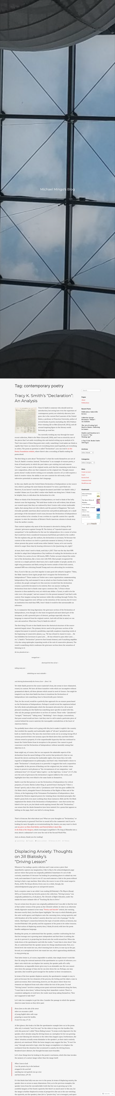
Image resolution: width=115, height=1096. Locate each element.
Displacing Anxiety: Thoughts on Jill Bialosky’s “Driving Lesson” (43, 856)
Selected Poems (87, 494)
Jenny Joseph (85, 495)
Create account (86, 472)
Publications (85, 403)
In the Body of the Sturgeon (24, 830)
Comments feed (86, 480)
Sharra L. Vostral (86, 511)
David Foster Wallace (86, 516)
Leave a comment (42, 841)
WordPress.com (86, 483)
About (83, 400)
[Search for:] (90, 390)
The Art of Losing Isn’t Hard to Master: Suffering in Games (90, 427)
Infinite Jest (85, 515)
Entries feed (85, 477)
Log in (83, 475)
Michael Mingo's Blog (57, 189)
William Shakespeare (86, 504)
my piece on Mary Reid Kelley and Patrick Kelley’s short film (40, 827)
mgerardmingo (20, 841)
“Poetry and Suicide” (51, 909)
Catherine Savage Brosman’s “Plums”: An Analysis (88, 420)
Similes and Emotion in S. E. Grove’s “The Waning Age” (90, 435)
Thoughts (30, 841)
